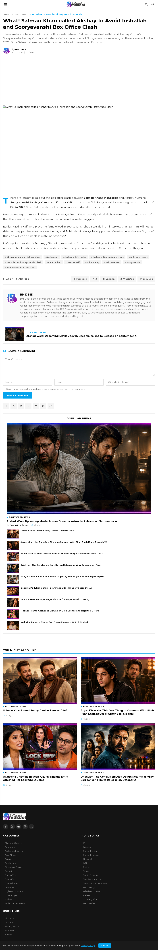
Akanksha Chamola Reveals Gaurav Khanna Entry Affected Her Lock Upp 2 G (63, 553)
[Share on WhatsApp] (28, 406)
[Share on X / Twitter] (13, 406)
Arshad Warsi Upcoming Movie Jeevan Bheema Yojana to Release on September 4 (62, 521)
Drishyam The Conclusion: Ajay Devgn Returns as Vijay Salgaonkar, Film (60, 565)
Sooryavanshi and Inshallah (21, 267)
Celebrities (10, 863)
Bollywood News (19, 14)
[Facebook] (5, 826)
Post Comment (17, 395)
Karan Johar (54, 262)
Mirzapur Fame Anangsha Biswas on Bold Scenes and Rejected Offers (60, 610)
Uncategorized (90, 899)
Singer (86, 871)
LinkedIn (110, 279)
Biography (10, 847)
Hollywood (10, 899)
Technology (89, 887)
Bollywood (52, 257)
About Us (9, 918)
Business (9, 859)
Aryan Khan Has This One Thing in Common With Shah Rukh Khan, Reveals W (64, 542)
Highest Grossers (14, 891)
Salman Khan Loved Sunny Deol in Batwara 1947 (47, 530)
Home (5, 14)
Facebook (81, 279)
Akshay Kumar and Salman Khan (23, 257)
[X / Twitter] (12, 826)
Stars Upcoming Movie (95, 883)
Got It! (104, 945)
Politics (86, 867)
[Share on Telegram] (36, 406)
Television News (91, 891)
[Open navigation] (5, 4)
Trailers (86, 895)
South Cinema (90, 875)
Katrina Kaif (74, 262)
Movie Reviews (91, 855)
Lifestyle (87, 847)
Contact (9, 922)
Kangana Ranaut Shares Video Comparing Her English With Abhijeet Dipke (62, 576)
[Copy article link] (51, 406)
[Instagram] (25, 826)
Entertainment (12, 883)
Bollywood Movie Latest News (108, 257)
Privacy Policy (88, 945)
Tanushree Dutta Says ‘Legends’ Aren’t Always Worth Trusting (55, 599)
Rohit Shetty (92, 262)
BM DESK (26, 294)
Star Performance (92, 879)
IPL (85, 843)
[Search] (146, 4)
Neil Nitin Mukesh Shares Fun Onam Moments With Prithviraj (54, 622)
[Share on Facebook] (6, 406)
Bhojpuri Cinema (13, 843)
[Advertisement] (23, 81)
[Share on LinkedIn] (21, 406)
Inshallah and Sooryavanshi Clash (24, 262)
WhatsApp (128, 279)
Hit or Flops (11, 895)
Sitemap (9, 934)
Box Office (10, 855)
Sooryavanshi (133, 262)
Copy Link (148, 279)
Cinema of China (13, 867)
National (87, 859)
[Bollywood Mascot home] (75, 4)
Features (9, 887)
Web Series (89, 903)
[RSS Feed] (31, 826)
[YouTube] (18, 826)
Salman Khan (113, 262)
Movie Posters (90, 851)
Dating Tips (10, 875)
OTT (85, 863)
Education (10, 879)
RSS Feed (10, 930)
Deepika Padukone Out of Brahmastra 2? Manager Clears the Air (56, 588)
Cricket (8, 871)
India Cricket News (15, 903)
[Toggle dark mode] (153, 4)
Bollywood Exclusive (75, 257)
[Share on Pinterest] (43, 406)
